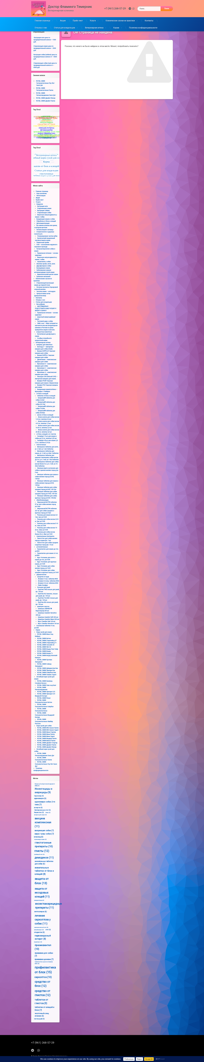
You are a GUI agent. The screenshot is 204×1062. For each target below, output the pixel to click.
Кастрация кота (42, 206)
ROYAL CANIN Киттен (44, 638)
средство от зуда (43, 577)
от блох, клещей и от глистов (46, 434)
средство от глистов (43, 993)
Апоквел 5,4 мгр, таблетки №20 (48, 581)
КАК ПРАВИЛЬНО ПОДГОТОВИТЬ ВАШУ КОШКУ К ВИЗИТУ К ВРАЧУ (45, 308)
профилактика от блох (45, 970)
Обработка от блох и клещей (46, 221)
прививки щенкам (44, 959)
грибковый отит (39, 854)
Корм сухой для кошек (44, 632)
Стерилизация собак (44, 212)
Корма (116, 28)
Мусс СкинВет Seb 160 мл (46, 621)
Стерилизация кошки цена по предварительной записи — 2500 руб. (45, 48)
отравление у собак (44, 261)
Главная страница (42, 21)
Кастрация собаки (43, 210)
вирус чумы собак (44, 834)
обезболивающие (42, 500)
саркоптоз (43, 977)
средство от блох (42, 983)
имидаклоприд (39, 900)
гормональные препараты (45, 536)
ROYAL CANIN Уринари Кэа (46, 670)
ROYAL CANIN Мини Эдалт (46, 736)
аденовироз (40, 798)
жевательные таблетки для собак (44, 862)
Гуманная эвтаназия (43, 276)
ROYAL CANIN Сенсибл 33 (45, 645)
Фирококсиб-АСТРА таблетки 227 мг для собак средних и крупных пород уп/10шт (46, 511)
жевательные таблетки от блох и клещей (44, 870)
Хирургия (39, 204)
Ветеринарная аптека (94, 28)
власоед (38, 837)
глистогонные (41, 445)
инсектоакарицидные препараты (48, 905)
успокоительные (42, 547)
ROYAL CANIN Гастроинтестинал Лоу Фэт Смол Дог (45, 83)
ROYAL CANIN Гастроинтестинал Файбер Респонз (44, 721)
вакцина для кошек (40, 814)
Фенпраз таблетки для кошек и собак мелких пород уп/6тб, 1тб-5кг (46, 483)
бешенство (39, 812)
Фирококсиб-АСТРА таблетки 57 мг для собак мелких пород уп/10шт (46, 504)
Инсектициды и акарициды (43, 790)
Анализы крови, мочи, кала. (45, 264)
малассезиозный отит (41, 927)
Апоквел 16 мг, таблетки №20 (48, 579)
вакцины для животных (44, 344)
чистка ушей (39, 1019)
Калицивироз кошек (43, 268)
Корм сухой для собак (44, 726)
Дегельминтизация (42, 223)
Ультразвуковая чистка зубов (47, 236)
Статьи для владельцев (64, 28)
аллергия (38, 807)
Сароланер (39, 796)
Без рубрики (40, 304)
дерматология (41, 574)
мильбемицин (39, 929)
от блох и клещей (42, 393)
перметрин (38, 942)
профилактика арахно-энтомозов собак (44, 962)
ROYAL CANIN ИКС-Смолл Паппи (48, 728)
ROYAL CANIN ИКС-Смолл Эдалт (48, 730)
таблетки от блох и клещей (46, 396)
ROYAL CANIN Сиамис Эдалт (46, 674)
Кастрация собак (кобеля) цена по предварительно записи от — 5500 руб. (45, 57)
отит (48, 929)
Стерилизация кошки (44, 208)
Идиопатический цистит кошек (47, 274)
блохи (48, 812)
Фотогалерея (40, 195)
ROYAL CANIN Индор (44, 651)
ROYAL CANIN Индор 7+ (45, 653)
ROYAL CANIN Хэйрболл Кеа (46, 672)
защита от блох (42, 881)
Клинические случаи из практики (120, 21)
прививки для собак (44, 954)
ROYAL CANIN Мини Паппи (46, 734)
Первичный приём (42, 242)
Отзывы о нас (41, 28)
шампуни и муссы (43, 606)
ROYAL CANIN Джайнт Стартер (47, 743)
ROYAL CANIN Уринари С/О (46, 692)
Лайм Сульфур (43, 585)
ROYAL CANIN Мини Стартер (46, 732)
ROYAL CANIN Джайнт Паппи (45, 101)
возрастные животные (44, 332)
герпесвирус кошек (40, 839)
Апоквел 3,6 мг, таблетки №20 (48, 583)
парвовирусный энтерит (43, 937)
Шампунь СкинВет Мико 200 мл (48, 619)
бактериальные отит (42, 810)
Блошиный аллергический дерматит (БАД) (45, 784)
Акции (63, 21)
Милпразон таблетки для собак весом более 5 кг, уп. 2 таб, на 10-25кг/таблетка (47, 464)
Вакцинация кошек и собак (45, 219)
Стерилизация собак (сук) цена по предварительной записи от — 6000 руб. (45, 65)
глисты (41, 851)
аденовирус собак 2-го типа (45, 803)
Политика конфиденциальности (143, 28)
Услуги (93, 21)
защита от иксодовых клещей (42, 892)
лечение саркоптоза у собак (43, 919)
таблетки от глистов (41, 1001)
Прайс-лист (78, 21)
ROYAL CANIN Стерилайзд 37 (47, 640)
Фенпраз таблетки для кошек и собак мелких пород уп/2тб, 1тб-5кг (46, 477)
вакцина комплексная (43, 822)
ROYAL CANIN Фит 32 (44, 647)
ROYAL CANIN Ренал (44, 698)
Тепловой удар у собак (45, 321)
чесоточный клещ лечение (42, 1014)
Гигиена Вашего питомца (44, 230)
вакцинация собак (44, 830)
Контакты (149, 21)
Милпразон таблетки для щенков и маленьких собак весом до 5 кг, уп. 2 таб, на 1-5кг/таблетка (47, 457)
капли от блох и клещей (45, 415)
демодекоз (44, 857)
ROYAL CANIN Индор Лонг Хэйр (47, 649)
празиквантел (43, 947)
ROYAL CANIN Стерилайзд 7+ (47, 643)
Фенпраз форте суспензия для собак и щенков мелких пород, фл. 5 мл (47, 470)
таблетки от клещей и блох (44, 1008)
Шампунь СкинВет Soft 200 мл (48, 617)
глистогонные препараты (44, 844)
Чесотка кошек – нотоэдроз (45, 291)
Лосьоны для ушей (43, 587)
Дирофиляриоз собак (43, 266)
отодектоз (39, 932)
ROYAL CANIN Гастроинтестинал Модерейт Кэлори (44, 715)
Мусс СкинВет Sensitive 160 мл (48, 623)
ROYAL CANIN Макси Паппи (46, 740)
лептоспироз (40, 911)
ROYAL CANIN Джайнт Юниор (45, 98)
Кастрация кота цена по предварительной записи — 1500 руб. (45, 40)
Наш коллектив (41, 193)
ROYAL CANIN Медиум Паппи (47, 738)
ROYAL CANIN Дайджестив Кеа (47, 668)
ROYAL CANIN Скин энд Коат (46, 685)
